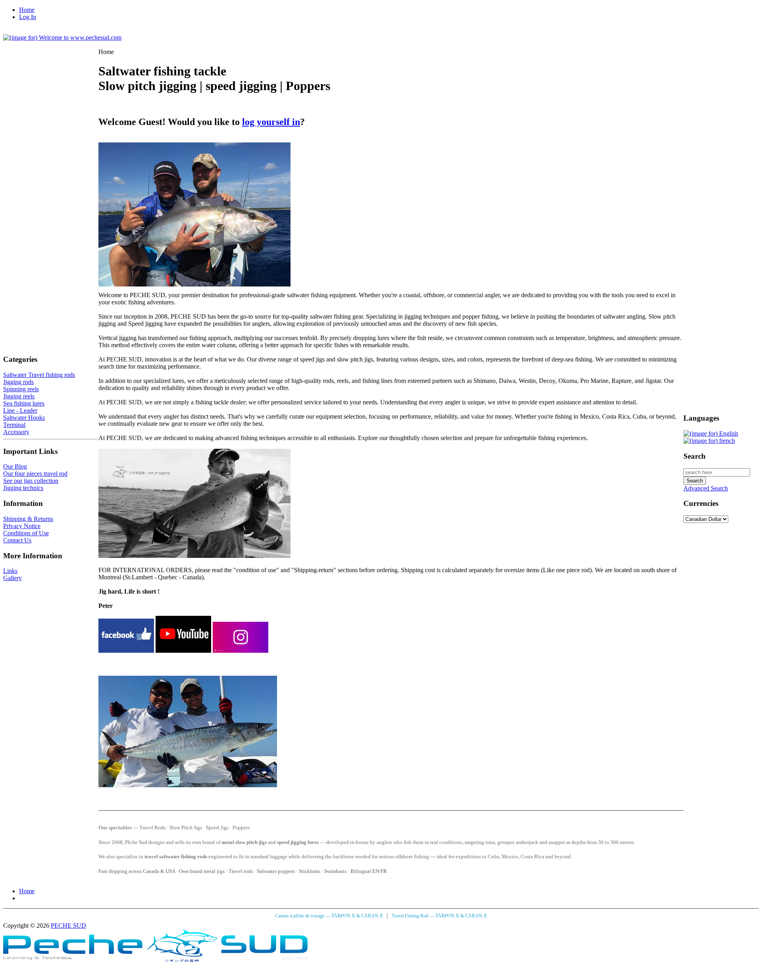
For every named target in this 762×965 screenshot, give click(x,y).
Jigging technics (23, 487)
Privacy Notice (21, 526)
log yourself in (271, 122)
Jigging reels (19, 396)
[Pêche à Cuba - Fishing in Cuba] (155, 959)
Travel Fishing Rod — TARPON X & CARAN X (439, 916)
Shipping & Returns (28, 518)
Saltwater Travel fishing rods (39, 374)
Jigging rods (18, 382)
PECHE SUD (68, 925)
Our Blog (15, 466)
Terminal (14, 424)
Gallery (12, 578)
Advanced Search (705, 488)
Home (27, 9)
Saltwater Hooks (24, 417)
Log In (27, 16)
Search (694, 456)
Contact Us (17, 540)
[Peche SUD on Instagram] (240, 650)
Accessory (16, 432)
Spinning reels (21, 389)
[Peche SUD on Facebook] (126, 650)
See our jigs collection (30, 480)
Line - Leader (20, 410)
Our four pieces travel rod (35, 473)
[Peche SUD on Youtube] (183, 650)
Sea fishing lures (23, 403)
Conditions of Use (26, 533)
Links (10, 570)
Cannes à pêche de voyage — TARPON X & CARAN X (329, 916)
